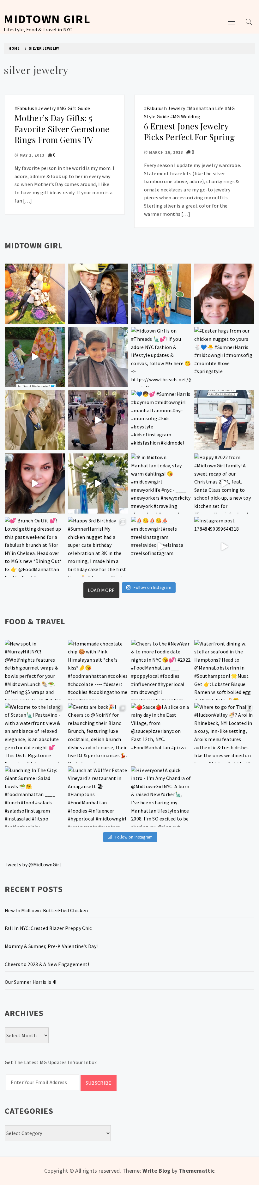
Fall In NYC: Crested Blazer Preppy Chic (48, 928)
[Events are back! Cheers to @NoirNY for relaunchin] (98, 733)
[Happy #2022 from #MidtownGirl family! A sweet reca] (224, 483)
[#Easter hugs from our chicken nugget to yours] (224, 357)
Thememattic (197, 1170)
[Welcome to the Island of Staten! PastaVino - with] (35, 733)
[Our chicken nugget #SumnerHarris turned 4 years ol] (224, 420)
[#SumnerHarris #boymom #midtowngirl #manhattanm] (161, 420)
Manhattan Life (206, 108)
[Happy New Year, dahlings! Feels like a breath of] (35, 420)
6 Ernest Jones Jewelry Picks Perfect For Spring (189, 132)
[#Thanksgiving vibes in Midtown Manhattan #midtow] (35, 294)
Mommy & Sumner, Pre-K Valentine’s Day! (51, 946)
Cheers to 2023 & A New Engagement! (47, 964)
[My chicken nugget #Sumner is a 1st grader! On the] (161, 294)
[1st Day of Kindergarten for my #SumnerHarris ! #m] (35, 357)
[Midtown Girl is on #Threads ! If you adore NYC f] (161, 357)
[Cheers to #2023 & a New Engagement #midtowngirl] (98, 420)
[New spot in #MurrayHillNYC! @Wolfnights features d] (35, 670)
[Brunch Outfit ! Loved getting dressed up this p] (35, 547)
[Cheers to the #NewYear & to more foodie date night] (161, 670)
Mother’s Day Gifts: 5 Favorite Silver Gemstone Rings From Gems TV (62, 128)
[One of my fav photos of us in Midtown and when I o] (98, 294)
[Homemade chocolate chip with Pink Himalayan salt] (98, 670)
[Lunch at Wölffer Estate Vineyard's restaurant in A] (98, 796)
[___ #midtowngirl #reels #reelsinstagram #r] (161, 547)
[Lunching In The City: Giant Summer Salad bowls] (35, 796)
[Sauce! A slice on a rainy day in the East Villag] (161, 733)
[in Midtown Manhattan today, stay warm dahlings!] (161, 483)
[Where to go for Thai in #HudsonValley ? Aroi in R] (224, 733)
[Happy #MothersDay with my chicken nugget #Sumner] (224, 294)
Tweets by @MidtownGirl (33, 864)
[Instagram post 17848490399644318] (224, 547)
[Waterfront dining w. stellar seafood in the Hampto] (224, 670)
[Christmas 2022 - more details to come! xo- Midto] (35, 483)
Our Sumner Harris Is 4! (30, 982)
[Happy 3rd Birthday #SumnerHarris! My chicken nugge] (98, 547)
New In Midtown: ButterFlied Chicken (46, 910)
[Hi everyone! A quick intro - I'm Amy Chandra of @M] (161, 796)
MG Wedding (186, 116)
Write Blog (156, 1170)
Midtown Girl (47, 18)
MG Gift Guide (74, 108)
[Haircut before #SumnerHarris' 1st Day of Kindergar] (98, 357)
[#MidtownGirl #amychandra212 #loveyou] (98, 483)
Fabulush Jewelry (36, 108)
